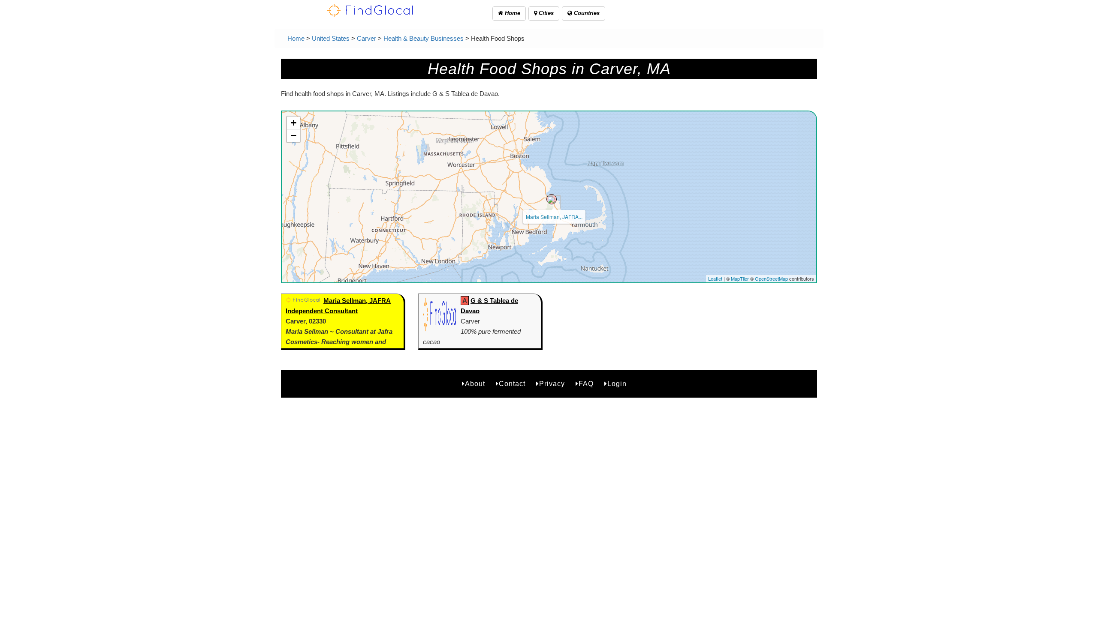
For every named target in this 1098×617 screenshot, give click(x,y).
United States (331, 38)
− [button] (293, 135)
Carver (366, 38)
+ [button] (293, 122)
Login (617, 383)
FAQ (586, 383)
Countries (586, 13)
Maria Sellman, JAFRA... (554, 216)
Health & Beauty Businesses (423, 38)
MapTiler (740, 278)
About (475, 383)
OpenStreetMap (771, 278)
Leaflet (715, 278)
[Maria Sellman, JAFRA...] (551, 199)
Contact (512, 383)
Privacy (552, 383)
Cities (545, 13)
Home (511, 13)
